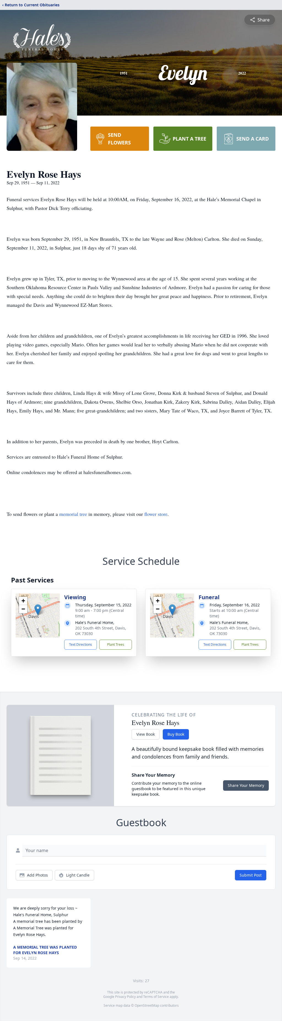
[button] (37, 609)
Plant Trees (115, 644)
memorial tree (73, 514)
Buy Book (175, 734)
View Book (145, 734)
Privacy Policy (125, 996)
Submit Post (251, 875)
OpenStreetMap (147, 1005)
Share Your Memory (246, 785)
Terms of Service (156, 996)
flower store (155, 514)
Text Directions (80, 644)
